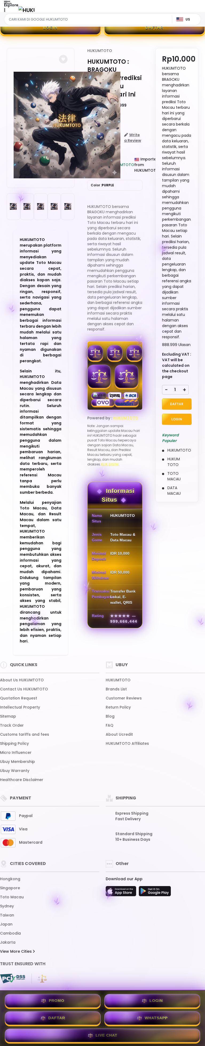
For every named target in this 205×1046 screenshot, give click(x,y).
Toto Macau (12, 897)
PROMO (56, 1001)
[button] (63, 59)
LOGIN (50, 27)
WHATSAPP (156, 1018)
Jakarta (7, 942)
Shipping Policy (14, 743)
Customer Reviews (124, 698)
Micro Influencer (15, 752)
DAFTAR (154, 27)
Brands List (116, 689)
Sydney (7, 906)
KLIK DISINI (110, 464)
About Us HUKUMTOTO (22, 680)
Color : (102, 185)
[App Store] (122, 892)
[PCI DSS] (12, 978)
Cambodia (10, 933)
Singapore (10, 888)
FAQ (109, 725)
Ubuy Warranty (14, 770)
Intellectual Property (20, 707)
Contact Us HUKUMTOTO (24, 689)
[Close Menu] (4, 11)
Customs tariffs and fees (24, 734)
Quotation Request (18, 698)
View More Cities (16, 951)
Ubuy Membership (17, 761)
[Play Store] (155, 892)
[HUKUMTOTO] (26, 10)
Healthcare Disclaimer (21, 779)
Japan (6, 924)
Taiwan (7, 915)
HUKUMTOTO (99, 50)
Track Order (12, 725)
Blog (110, 716)
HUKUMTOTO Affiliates (127, 743)
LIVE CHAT (106, 1035)
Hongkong (10, 879)
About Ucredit (119, 734)
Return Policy (118, 707)
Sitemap (8, 716)
